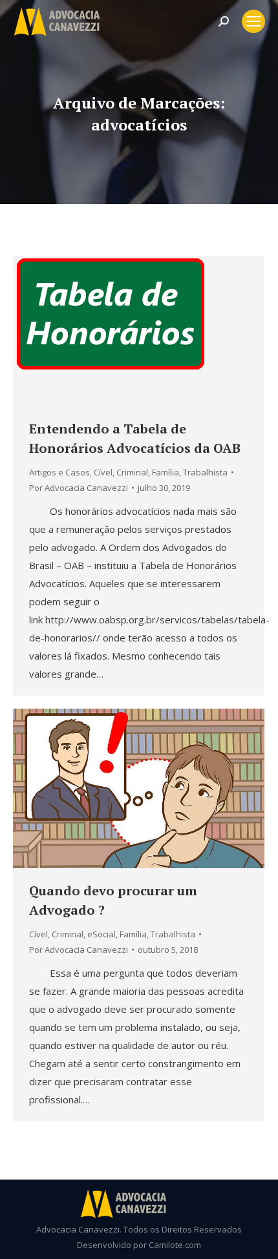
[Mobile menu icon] (253, 21)
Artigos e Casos (59, 472)
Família (165, 472)
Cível (103, 472)
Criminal (132, 472)
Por (78, 488)
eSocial (101, 934)
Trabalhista (205, 472)
